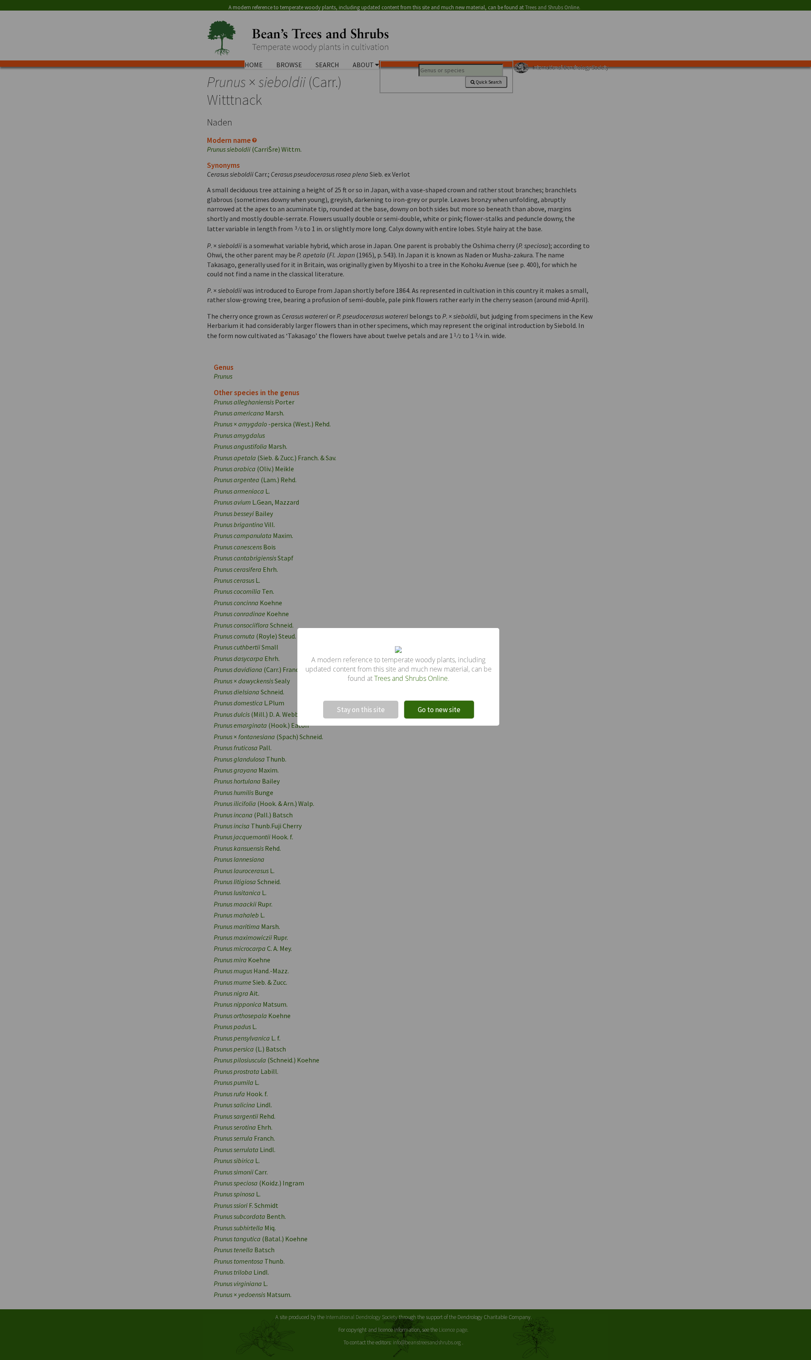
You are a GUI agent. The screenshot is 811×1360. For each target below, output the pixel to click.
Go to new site (439, 709)
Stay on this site (361, 709)
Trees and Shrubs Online (411, 678)
